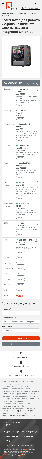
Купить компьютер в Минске (13, 416)
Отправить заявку (22, 338)
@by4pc (9, 425)
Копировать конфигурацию (22, 344)
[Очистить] (36, 89)
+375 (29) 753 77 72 (13, 422)
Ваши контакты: (9, 318)
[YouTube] (7, 441)
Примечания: (7, 326)
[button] (34, 4)
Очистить (34, 83)
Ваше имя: (6, 309)
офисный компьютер (25, 411)
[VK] (4, 441)
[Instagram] (9, 441)
